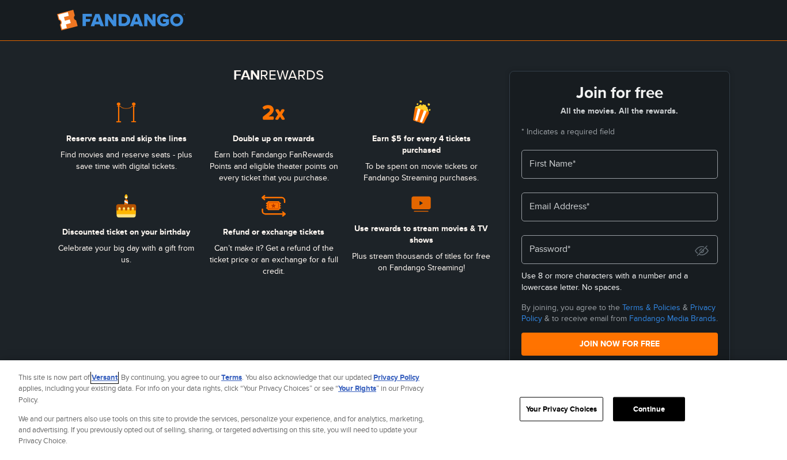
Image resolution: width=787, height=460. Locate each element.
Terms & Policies (651, 307)
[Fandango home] (121, 20)
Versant (105, 377)
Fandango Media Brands (672, 318)
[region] (393, 410)
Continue (649, 409)
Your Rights (357, 388)
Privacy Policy (396, 377)
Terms (231, 377)
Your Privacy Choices (561, 409)
